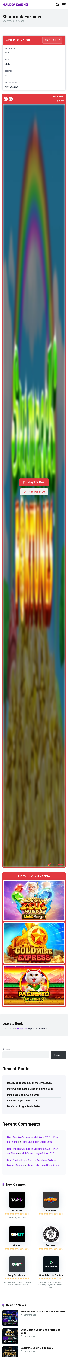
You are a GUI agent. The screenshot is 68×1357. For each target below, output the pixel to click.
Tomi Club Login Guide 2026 (37, 1141)
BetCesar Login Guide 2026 (23, 1106)
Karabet (51, 1210)
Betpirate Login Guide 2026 (23, 1094)
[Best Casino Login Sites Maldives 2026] (10, 1343)
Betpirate (17, 1210)
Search (6, 1049)
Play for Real (36, 482)
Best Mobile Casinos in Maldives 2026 (29, 1082)
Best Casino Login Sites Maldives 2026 (30, 1088)
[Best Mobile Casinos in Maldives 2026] (10, 1325)
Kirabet (17, 1245)
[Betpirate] (17, 1206)
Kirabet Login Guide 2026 (22, 1100)
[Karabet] (51, 1206)
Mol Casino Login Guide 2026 (38, 1153)
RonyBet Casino (17, 1275)
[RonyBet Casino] (17, 1271)
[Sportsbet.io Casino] (51, 1271)
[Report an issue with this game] (6, 99)
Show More (50, 40)
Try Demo (34, 900)
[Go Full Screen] (11, 99)
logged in (22, 1028)
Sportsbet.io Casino (51, 1275)
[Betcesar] (51, 1241)
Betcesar (51, 1245)
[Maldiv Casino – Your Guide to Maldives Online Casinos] (15, 4)
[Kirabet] (17, 1241)
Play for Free (36, 491)
